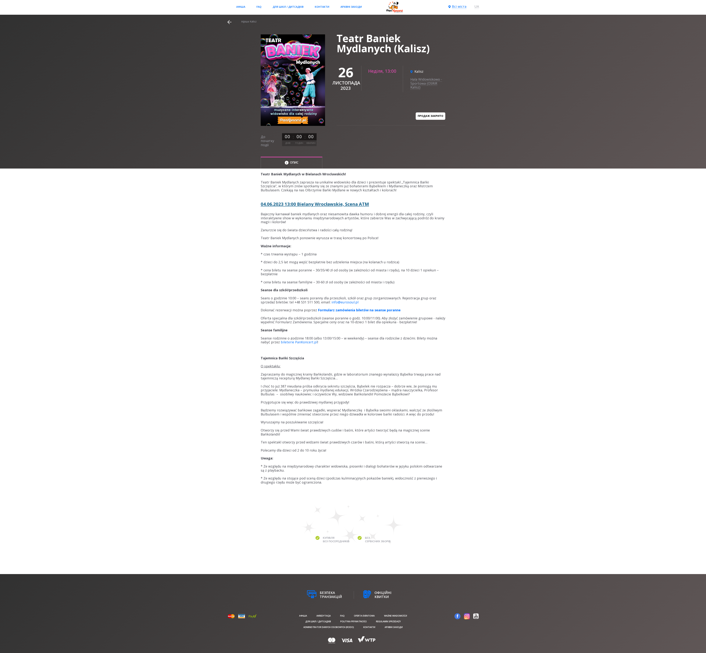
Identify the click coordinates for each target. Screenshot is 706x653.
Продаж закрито (430, 116)
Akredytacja (323, 615)
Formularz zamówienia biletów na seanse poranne (359, 310)
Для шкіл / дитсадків (288, 6)
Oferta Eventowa (364, 615)
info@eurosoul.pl (345, 302)
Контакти (322, 6)
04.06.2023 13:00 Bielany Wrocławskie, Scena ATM (315, 204)
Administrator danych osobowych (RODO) (328, 627)
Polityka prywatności (353, 621)
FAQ (258, 6)
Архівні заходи (351, 6)
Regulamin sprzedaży (388, 621)
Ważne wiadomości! (395, 615)
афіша (240, 6)
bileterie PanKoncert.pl (299, 342)
